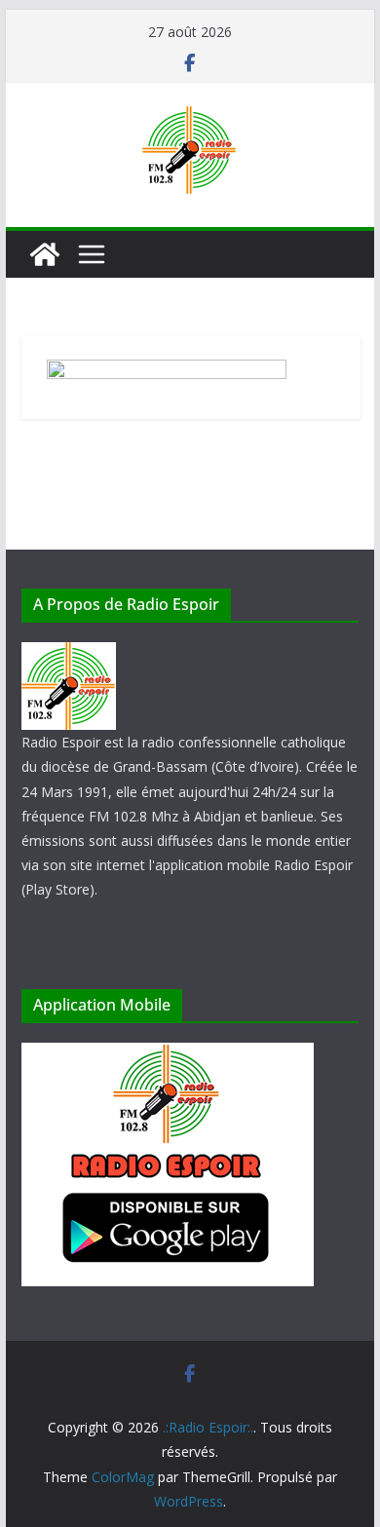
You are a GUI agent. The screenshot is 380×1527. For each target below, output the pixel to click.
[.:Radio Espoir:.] (44, 254)
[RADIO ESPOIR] (68, 654)
